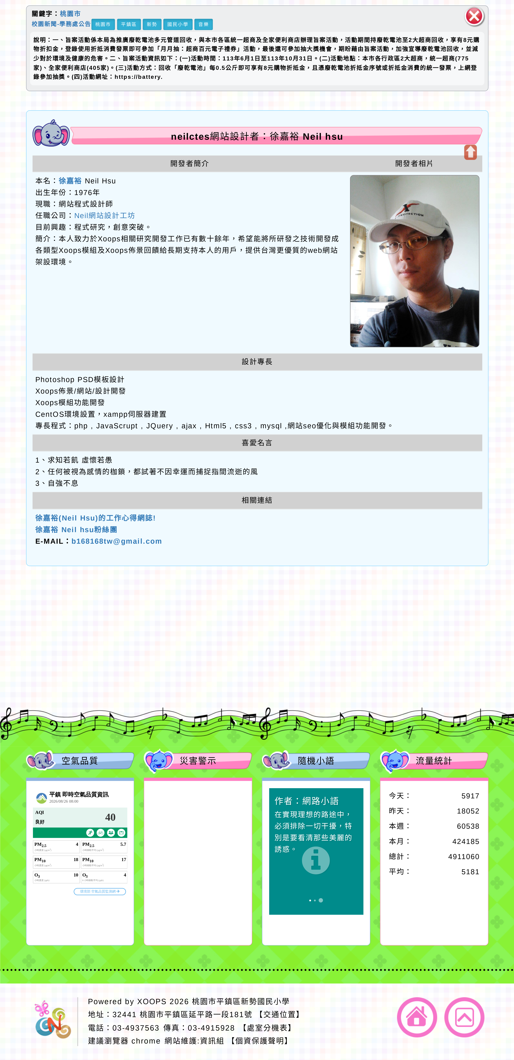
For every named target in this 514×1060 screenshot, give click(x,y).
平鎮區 (129, 24)
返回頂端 (464, 1017)
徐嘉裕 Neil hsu (196, 681)
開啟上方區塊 (470, 152)
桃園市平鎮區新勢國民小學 (241, 1001)
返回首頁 (417, 1017)
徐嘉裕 (70, 181)
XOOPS (152, 1001)
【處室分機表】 (267, 1028)
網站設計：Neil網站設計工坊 (54, 660)
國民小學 (177, 24)
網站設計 (139, 669)
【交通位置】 (279, 1014)
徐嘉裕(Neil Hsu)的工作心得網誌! (95, 518)
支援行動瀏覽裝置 (345, 646)
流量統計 (434, 761)
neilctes (152, 635)
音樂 (203, 24)
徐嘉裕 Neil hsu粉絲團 (76, 529)
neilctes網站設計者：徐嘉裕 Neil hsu (257, 136)
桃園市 (70, 13)
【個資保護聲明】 (259, 1041)
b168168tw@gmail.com (116, 541)
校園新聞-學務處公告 (61, 24)
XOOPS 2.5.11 (171, 658)
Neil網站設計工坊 (104, 216)
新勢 (152, 24)
